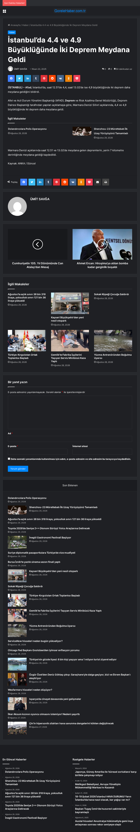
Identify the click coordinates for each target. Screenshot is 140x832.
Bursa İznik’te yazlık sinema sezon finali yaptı (34, 561)
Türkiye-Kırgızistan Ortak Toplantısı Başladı (54, 595)
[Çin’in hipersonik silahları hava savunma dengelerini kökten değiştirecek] (17, 728)
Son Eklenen (70, 485)
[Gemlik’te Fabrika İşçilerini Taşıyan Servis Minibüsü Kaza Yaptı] (70, 340)
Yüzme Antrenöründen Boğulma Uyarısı (52, 625)
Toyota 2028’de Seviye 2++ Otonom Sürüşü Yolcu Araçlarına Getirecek (49, 528)
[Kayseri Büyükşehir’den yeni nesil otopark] (70, 303)
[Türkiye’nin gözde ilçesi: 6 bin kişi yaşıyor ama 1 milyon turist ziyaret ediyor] (17, 664)
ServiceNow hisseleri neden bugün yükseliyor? (35, 641)
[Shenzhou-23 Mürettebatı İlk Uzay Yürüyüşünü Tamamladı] (82, 131)
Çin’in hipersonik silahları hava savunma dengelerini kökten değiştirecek (71, 723)
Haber (25, 25)
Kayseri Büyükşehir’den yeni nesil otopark (53, 571)
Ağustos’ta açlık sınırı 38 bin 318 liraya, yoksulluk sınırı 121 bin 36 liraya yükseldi (27, 297)
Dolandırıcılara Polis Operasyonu (27, 128)
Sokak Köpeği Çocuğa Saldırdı (111, 294)
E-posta (13, 446)
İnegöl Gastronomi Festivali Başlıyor (50, 537)
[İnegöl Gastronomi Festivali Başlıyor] (17, 542)
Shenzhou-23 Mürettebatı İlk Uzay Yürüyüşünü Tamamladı (63, 507)
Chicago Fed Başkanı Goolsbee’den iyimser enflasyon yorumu (44, 650)
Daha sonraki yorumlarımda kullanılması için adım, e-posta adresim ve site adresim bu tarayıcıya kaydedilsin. (71, 459)
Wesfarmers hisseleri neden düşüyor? (30, 689)
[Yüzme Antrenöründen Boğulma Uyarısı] (113, 340)
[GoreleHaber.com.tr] (70, 11)
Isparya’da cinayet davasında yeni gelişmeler (55, 698)
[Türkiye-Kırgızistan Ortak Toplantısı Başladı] (27, 340)
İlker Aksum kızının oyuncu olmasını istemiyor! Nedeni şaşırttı (44, 714)
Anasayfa (15, 25)
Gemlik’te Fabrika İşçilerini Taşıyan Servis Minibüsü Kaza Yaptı (68, 358)
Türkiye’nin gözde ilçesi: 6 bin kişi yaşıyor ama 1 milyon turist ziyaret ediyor (73, 659)
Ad (10, 433)
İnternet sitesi (80, 446)
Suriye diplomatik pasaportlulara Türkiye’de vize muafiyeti (41, 552)
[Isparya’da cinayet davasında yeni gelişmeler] (17, 703)
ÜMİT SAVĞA (20, 69)
